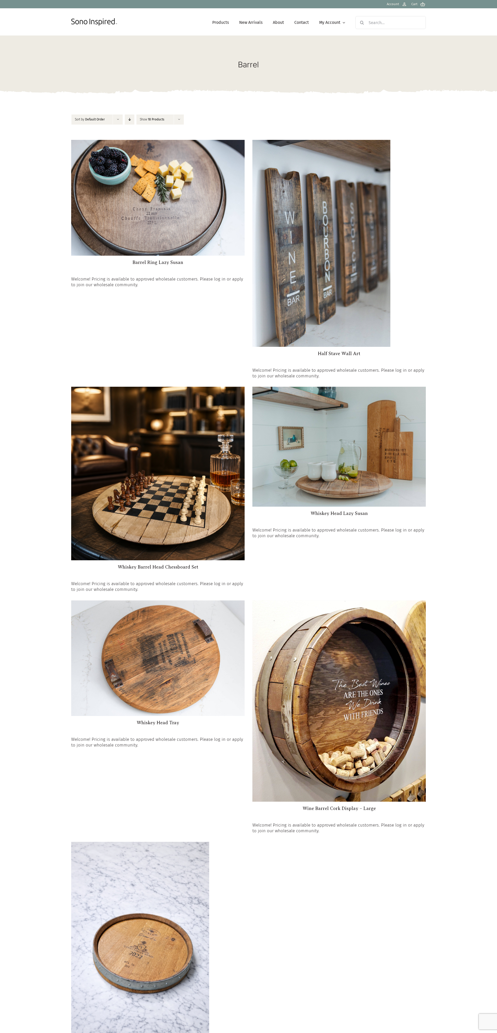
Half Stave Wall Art (339, 353)
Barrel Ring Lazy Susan (158, 262)
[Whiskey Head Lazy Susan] (339, 389)
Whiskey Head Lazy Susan (339, 513)
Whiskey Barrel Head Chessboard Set (158, 567)
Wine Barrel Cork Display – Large (339, 808)
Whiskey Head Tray (158, 722)
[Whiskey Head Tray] (158, 603)
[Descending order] (130, 119)
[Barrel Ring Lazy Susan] (158, 142)
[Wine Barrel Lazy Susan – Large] (140, 844)
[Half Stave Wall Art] (321, 142)
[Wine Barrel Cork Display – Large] (339, 603)
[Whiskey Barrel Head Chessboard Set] (158, 389)
